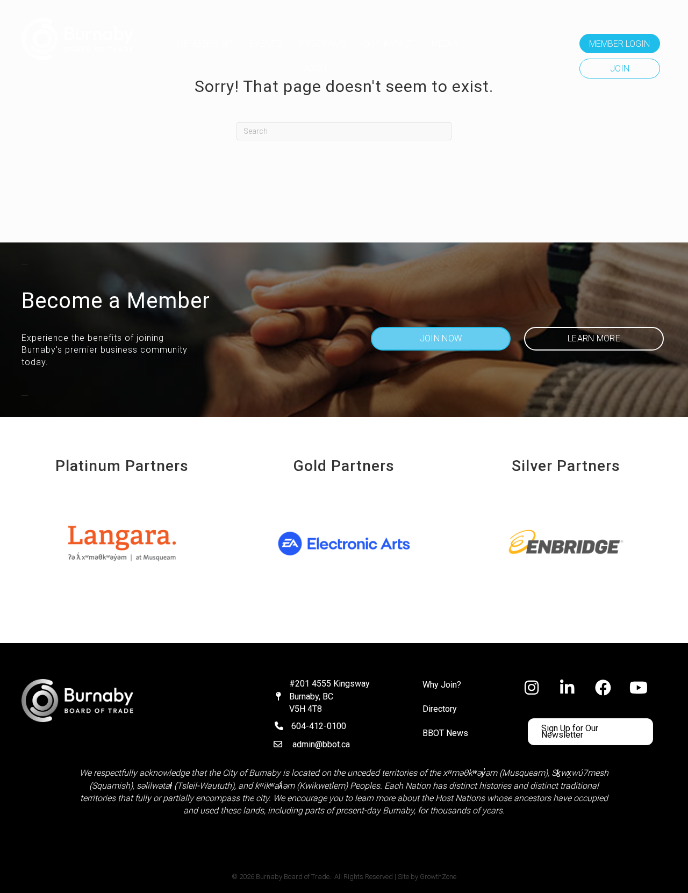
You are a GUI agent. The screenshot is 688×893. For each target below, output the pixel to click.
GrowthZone (438, 877)
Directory (439, 709)
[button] (619, 43)
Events (265, 44)
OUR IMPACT (389, 44)
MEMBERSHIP (205, 44)
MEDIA (445, 44)
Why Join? (441, 685)
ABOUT (318, 68)
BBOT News (445, 733)
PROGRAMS (323, 44)
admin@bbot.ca (321, 744)
